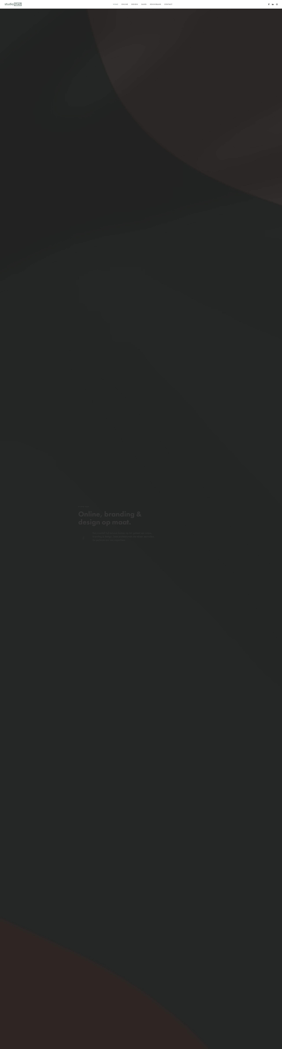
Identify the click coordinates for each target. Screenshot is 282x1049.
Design (134, 4)
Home (115, 4)
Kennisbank (155, 4)
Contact (168, 4)
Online (125, 4)
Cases (144, 4)
